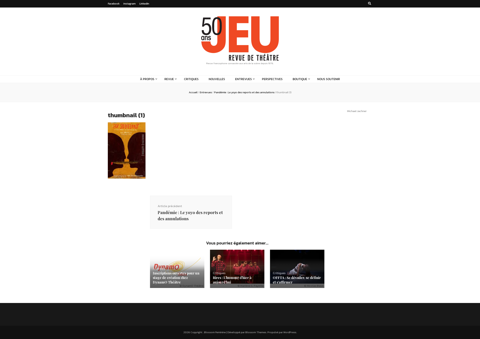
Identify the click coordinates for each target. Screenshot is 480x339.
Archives (159, 268)
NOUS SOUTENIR (328, 79)
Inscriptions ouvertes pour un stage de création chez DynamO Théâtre (176, 277)
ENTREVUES (243, 79)
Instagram (129, 4)
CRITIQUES (191, 79)
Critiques (219, 273)
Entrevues (206, 92)
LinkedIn (144, 4)
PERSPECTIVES (272, 79)
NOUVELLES (217, 79)
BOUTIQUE (300, 79)
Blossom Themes (255, 332)
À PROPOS (147, 79)
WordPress (289, 332)
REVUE (169, 79)
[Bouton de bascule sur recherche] (369, 3)
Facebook (114, 4)
